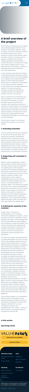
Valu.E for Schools (21, 359)
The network (19, 370)
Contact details (5, 361)
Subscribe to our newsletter (14, 337)
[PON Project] (15, 3)
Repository (18, 362)
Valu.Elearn (19, 356)
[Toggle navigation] (26, 3)
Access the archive (14, 342)
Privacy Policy (11, 388)
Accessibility (4, 388)
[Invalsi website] (10, 3)
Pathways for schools (7, 373)
